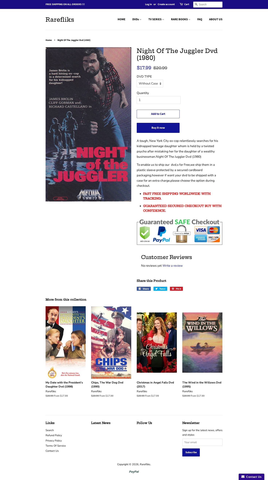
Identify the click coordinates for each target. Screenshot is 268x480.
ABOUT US (215, 19)
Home (49, 40)
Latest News (100, 423)
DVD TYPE (144, 76)
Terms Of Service (56, 446)
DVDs (135, 19)
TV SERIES (155, 19)
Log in (148, 4)
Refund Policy (54, 435)
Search (50, 430)
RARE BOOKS (179, 19)
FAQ (199, 19)
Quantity (143, 93)
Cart (186, 4)
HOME (121, 19)
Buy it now (158, 128)
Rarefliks (60, 19)
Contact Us (52, 451)
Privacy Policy (54, 440)
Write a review (172, 266)
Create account (166, 4)
